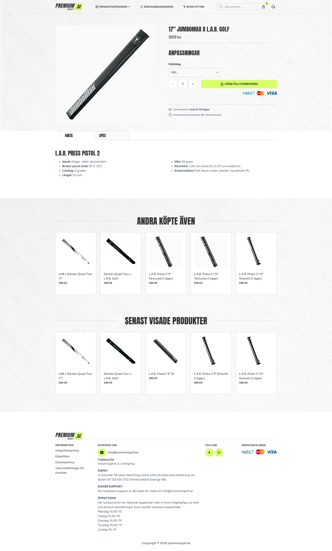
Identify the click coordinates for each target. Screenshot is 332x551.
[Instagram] (219, 452)
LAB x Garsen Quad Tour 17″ (76, 276)
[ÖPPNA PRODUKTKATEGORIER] (129, 7)
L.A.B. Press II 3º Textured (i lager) (161, 276)
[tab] (76, 135)
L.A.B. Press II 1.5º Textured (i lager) (206, 276)
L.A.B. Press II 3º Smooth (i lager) (211, 376)
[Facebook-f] (209, 452)
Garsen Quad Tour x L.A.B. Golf (117, 276)
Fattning (175, 64)
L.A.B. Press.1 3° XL (161, 374)
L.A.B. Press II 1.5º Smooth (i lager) (251, 276)
